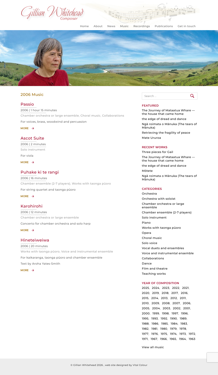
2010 (145, 303)
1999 (155, 313)
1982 (145, 328)
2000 (146, 313)
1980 (163, 328)
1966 (163, 339)
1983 (183, 323)
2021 (185, 288)
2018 (165, 293)
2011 (183, 298)
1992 (164, 318)
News (111, 26)
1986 (155, 323)
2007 (176, 303)
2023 (165, 288)
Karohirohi (32, 206)
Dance (147, 263)
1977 (145, 334)
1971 (145, 339)
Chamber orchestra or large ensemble (50, 115)
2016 (184, 293)
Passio (27, 104)
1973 (182, 334)
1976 (154, 334)
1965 (173, 339)
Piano (146, 222)
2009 (155, 303)
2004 (156, 308)
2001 (186, 308)
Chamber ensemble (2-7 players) (45, 183)
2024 (155, 288)
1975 (164, 334)
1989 (183, 318)
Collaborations (113, 115)
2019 (155, 293)
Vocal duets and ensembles (163, 248)
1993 (154, 318)
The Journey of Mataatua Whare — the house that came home (168, 112)
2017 (174, 293)
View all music (153, 347)
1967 (154, 339)
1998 (165, 313)
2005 (145, 308)
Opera (146, 233)
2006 (187, 303)
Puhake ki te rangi (40, 172)
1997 (175, 313)
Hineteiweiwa (35, 240)
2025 (145, 288)
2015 (145, 298)
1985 (164, 323)
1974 (173, 334)
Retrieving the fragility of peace (166, 132)
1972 (192, 334)
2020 (145, 293)
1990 (173, 318)
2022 (175, 288)
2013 (164, 298)
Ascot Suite (32, 138)
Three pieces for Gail (157, 152)
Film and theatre (155, 268)
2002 (176, 308)
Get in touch (187, 26)
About (98, 26)
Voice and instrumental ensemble (87, 251)
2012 (173, 298)
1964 (182, 339)
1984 (174, 323)
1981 (154, 328)
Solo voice (149, 243)
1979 (173, 328)
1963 (192, 339)
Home (84, 26)
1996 (184, 313)
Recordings (141, 26)
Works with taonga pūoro (91, 183)
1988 (145, 323)
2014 (154, 298)
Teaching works (154, 273)
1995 (145, 318)
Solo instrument (33, 149)
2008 (166, 303)
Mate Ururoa (151, 138)
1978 (183, 328)
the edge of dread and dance (164, 119)
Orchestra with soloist (158, 198)
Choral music (90, 115)
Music (124, 26)
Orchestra (149, 193)
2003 (166, 308)
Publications (164, 26)
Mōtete (147, 171)
